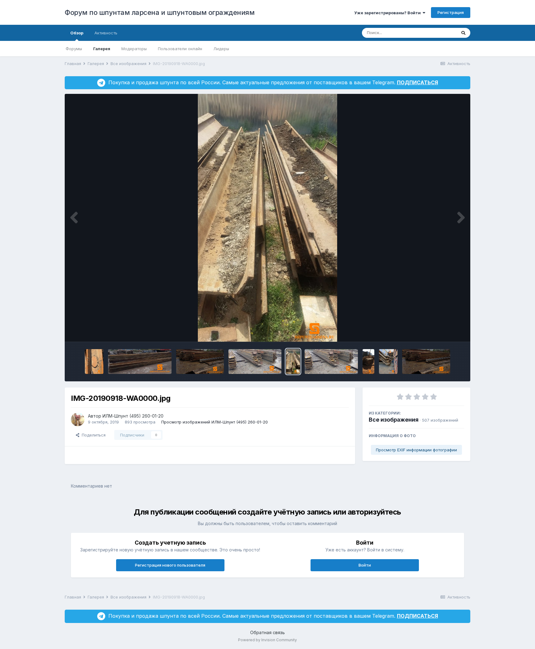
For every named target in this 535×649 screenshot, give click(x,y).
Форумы (74, 48)
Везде (442, 32)
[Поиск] (463, 33)
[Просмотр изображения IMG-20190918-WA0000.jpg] (293, 361)
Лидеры (221, 48)
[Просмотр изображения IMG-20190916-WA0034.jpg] (254, 361)
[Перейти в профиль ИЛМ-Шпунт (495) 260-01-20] (78, 419)
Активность (105, 32)
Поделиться (92, 434)
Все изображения (394, 419)
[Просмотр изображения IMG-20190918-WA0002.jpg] (369, 361)
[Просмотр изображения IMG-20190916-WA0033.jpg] (139, 361)
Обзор (76, 32)
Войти (365, 565)
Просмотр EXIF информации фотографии (416, 449)
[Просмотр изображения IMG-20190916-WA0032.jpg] (200, 361)
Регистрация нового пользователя (170, 565)
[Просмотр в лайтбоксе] (267, 218)
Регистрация (450, 12)
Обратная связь (267, 632)
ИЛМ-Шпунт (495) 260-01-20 (132, 416)
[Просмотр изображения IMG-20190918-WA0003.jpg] (388, 361)
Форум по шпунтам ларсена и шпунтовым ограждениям (159, 12)
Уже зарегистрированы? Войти (388, 12)
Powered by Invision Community (267, 640)
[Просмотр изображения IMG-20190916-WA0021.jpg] (94, 361)
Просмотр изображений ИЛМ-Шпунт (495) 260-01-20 (214, 421)
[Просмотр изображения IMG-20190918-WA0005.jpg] (426, 361)
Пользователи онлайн (180, 48)
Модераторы (134, 48)
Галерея (101, 48)
